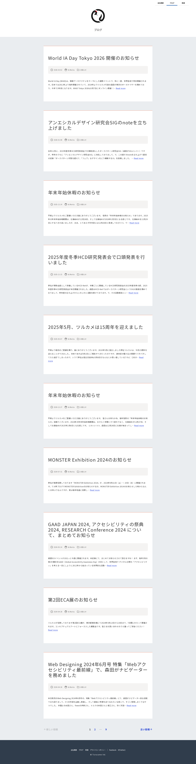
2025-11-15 (58, 274)
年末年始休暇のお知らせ (74, 192)
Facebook (112, 750)
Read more (121, 88)
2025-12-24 (58, 204)
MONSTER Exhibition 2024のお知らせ (90, 459)
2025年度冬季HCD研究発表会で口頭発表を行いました (96, 260)
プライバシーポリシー (97, 750)
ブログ (172, 3)
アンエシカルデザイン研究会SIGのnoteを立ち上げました (97, 125)
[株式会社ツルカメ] (98, 16)
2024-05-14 (58, 547)
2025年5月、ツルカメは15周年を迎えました (95, 327)
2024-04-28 (58, 612)
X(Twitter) (121, 750)
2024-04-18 (58, 687)
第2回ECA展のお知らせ (73, 599)
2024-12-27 (58, 407)
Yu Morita (71, 70)
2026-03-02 (58, 70)
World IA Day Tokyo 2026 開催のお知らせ (93, 58)
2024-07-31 (58, 472)
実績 (183, 3)
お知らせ (83, 70)
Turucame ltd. (99, 754)
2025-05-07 (58, 339)
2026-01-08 (58, 140)
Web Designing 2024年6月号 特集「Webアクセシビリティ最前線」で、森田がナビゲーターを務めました (98, 669)
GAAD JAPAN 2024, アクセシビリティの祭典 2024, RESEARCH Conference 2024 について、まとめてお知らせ (96, 529)
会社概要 (161, 3)
